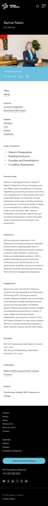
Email (21, 76)
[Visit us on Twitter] (17, 481)
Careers (5, 447)
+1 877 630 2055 (13, 473)
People (5, 416)
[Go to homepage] (10, 6)
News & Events (9, 427)
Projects (5, 413)
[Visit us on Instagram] (21, 481)
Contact (5, 431)
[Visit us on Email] (26, 481)
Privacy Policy (8, 499)
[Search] (37, 6)
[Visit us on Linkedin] (27, 76)
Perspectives (7, 424)
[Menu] (44, 6)
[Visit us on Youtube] (3, 481)
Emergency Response (12, 451)
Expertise (6, 439)
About (5, 420)
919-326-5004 (10, 76)
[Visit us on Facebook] (8, 481)
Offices (5, 443)
